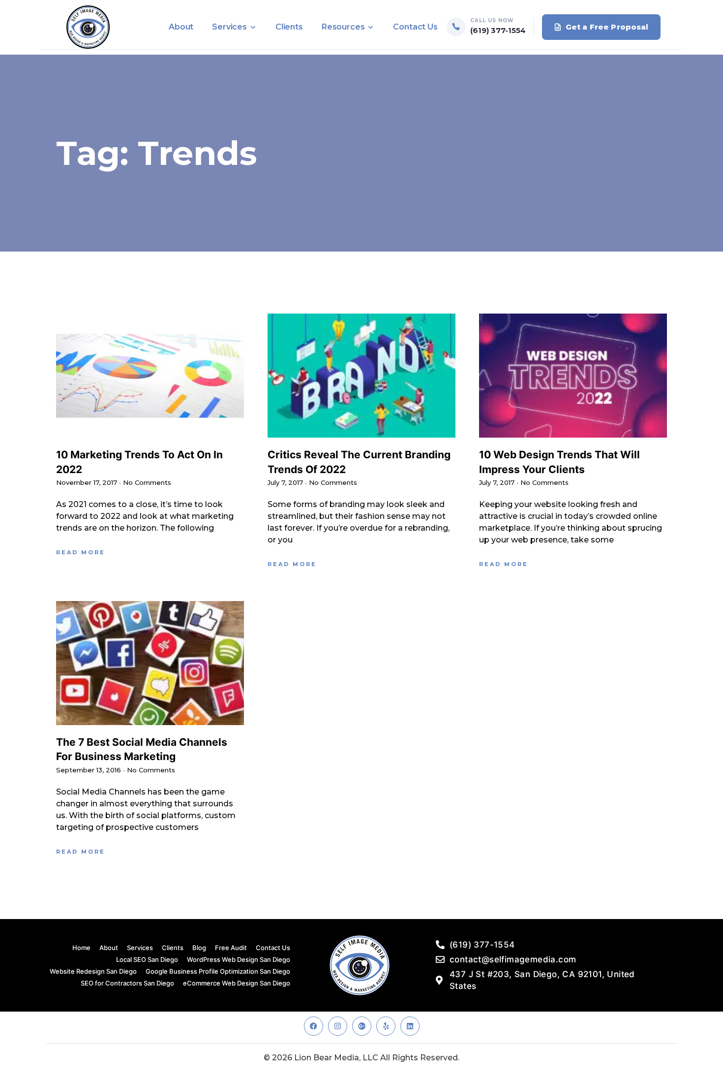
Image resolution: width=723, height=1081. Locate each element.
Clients (289, 27)
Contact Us (415, 27)
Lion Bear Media (326, 1057)
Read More (80, 552)
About (181, 27)
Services (229, 27)
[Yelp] (385, 1026)
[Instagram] (337, 1026)
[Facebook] (313, 1026)
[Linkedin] (410, 1026)
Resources (343, 27)
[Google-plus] (361, 1026)
